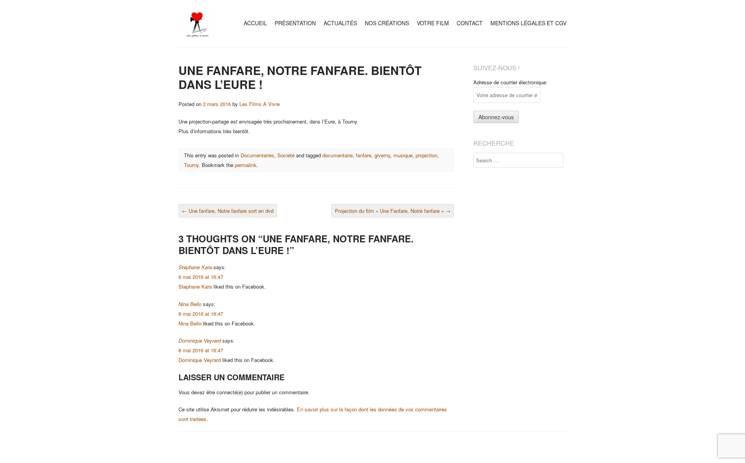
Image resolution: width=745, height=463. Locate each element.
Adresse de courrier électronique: (510, 82)
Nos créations (387, 23)
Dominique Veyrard (199, 340)
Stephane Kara (195, 267)
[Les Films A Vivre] (197, 36)
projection (426, 155)
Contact (470, 23)
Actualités (340, 23)
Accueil (255, 23)
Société (286, 155)
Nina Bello (189, 304)
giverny (382, 155)
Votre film (433, 23)
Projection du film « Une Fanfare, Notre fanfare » (392, 210)
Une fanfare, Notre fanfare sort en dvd (228, 210)
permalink (245, 165)
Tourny (191, 165)
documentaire (337, 155)
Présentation (295, 23)
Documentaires (257, 155)
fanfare (363, 155)
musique (402, 155)
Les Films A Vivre (259, 104)
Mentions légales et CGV (528, 23)
